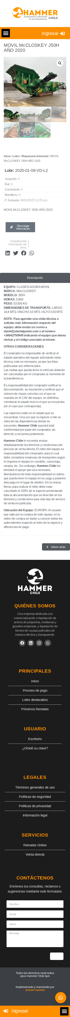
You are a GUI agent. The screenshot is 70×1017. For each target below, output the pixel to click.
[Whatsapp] (47, 643)
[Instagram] (39, 643)
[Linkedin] (30, 643)
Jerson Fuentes (35, 989)
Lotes (16, 156)
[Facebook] (22, 643)
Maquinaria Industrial (35, 156)
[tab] (35, 278)
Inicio (7, 156)
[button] (5, 33)
